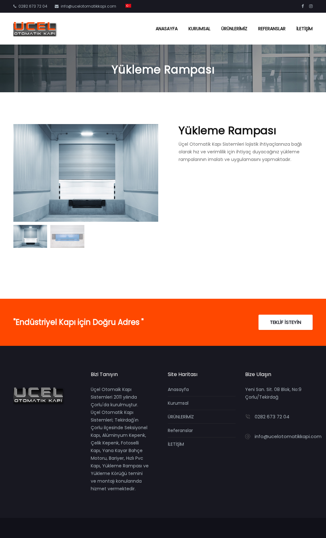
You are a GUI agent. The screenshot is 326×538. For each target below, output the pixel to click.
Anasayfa (167, 28)
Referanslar (272, 28)
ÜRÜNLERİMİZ (234, 28)
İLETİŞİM (304, 28)
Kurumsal (199, 28)
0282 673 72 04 (32, 6)
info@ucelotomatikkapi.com (88, 6)
